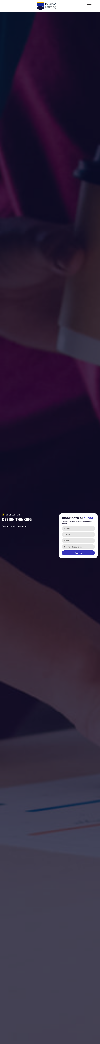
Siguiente (78, 553)
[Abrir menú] (89, 6)
